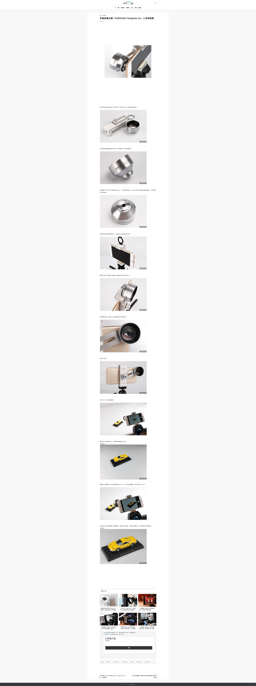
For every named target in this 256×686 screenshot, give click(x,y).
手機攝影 (132, 662)
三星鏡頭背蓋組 (116, 662)
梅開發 (139, 7)
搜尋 (155, 3)
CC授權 (110, 634)
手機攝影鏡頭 (147, 662)
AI (115, 7)
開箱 (136, 7)
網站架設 (122, 7)
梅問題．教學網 (128, 3)
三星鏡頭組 (108, 662)
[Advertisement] (128, 32)
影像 (118, 7)
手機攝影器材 (139, 662)
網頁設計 (128, 7)
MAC (132, 7)
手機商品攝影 (124, 662)
